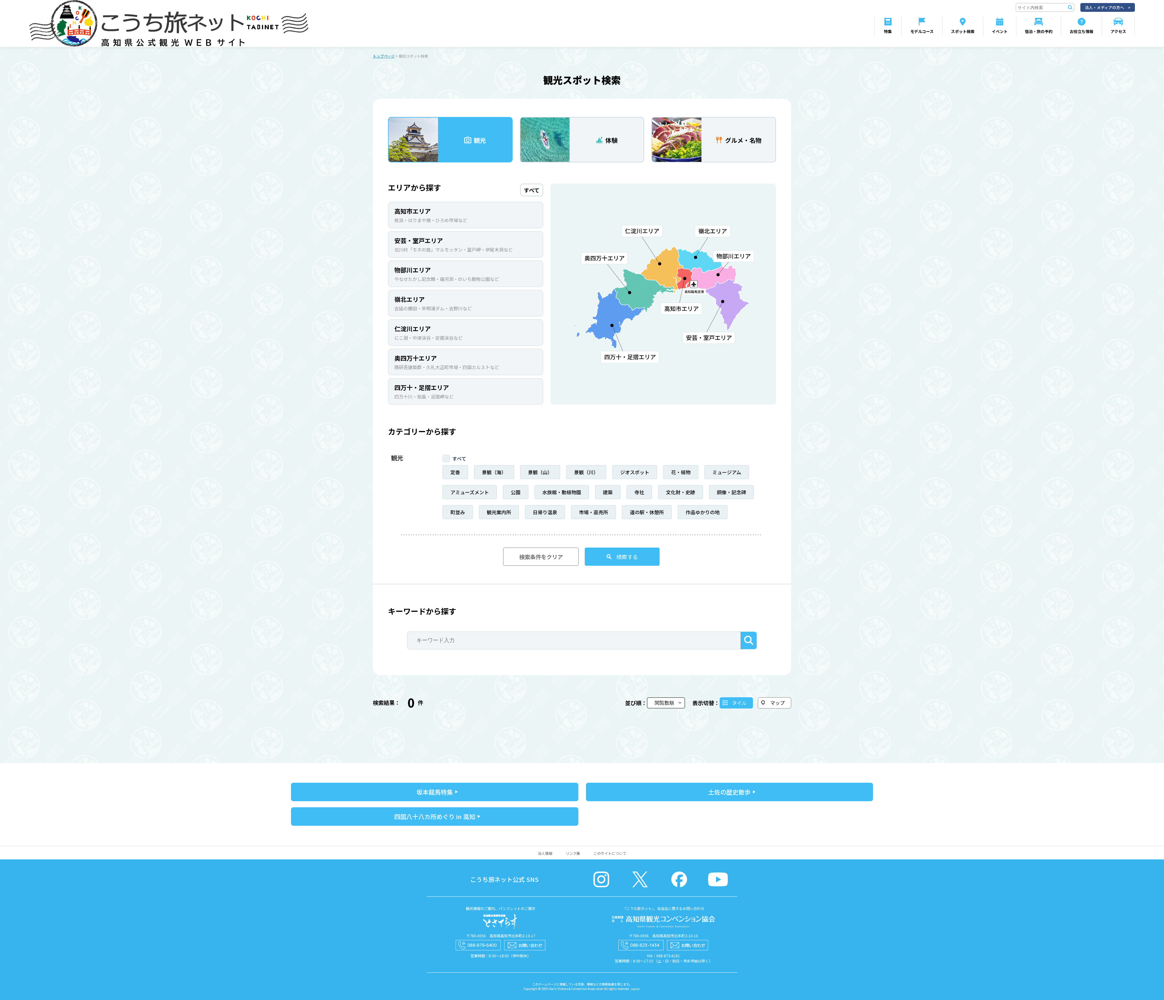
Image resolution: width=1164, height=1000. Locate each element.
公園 (515, 492)
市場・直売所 (593, 512)
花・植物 (681, 472)
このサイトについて (610, 853)
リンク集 (573, 853)
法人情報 (545, 853)
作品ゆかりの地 (703, 512)
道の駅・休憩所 (647, 512)
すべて (459, 458)
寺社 (639, 492)
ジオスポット (634, 472)
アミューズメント (469, 492)
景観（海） (494, 472)
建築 (608, 492)
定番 (455, 472)
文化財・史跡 (680, 492)
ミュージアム (726, 472)
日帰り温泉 (545, 512)
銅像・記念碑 (731, 492)
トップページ (384, 55)
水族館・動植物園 (561, 492)
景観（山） (540, 472)
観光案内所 (499, 512)
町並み (457, 512)
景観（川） (586, 472)
